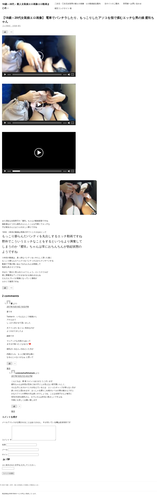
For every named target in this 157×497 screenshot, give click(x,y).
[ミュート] (69, 74)
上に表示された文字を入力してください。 (19, 465)
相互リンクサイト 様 (63, 8)
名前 (4, 444)
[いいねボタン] (5, 32)
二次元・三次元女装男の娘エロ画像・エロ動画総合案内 (78, 3)
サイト (5, 454)
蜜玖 (19, 26)
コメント (6, 439)
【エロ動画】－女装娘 (9, 26)
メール (5, 449)
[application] (39, 56)
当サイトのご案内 (111, 3)
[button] (38, 56)
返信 (8, 368)
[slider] (37, 74)
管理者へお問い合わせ (132, 3)
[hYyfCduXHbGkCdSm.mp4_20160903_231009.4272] (78, 214)
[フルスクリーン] (72, 74)
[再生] (5, 74)
